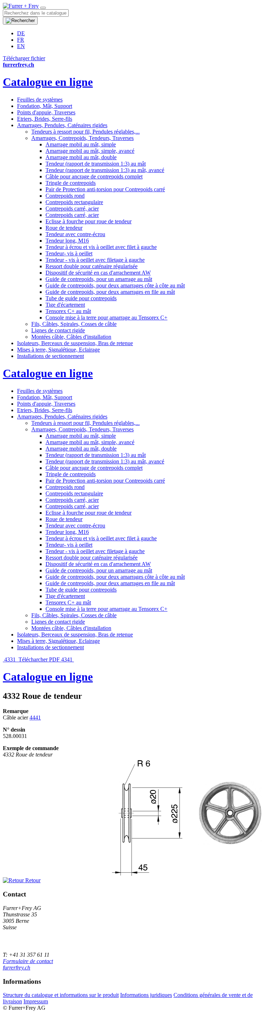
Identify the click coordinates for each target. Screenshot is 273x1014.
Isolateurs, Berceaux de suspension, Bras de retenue (75, 343)
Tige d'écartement (65, 305)
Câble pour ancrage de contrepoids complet (94, 176)
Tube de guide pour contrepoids (81, 298)
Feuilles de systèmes (40, 100)
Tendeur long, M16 (67, 241)
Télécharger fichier (24, 58)
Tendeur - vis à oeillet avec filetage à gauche (95, 260)
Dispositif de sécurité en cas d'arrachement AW (98, 273)
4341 (67, 659)
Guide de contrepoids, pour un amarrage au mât (99, 279)
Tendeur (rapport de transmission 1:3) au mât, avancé (105, 170)
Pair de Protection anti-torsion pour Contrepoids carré (105, 189)
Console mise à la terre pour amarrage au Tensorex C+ (106, 317)
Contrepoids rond (65, 196)
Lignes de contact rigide (58, 330)
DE (21, 33)
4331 (10, 659)
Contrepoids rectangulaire (74, 202)
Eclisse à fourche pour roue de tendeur (89, 221)
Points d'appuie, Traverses (46, 112)
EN (21, 46)
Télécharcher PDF (39, 659)
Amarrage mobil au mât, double (81, 157)
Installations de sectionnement (50, 356)
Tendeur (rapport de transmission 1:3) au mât (96, 164)
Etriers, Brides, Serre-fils (44, 119)
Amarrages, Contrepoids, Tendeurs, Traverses (82, 138)
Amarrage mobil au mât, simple (81, 144)
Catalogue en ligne (48, 82)
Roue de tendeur (64, 228)
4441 (35, 717)
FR (20, 40)
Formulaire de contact (28, 961)
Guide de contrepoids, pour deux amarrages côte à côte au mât (115, 285)
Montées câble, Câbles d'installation (71, 337)
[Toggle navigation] (43, 8)
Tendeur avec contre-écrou (75, 234)
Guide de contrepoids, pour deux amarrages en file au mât (110, 292)
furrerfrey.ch (16, 967)
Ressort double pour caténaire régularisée (92, 266)
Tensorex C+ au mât (68, 311)
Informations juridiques (146, 995)
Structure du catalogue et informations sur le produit (61, 995)
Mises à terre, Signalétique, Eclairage (58, 350)
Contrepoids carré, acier (72, 209)
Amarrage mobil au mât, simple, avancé (90, 151)
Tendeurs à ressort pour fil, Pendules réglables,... (85, 132)
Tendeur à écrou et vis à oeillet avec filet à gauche (101, 247)
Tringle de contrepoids (71, 183)
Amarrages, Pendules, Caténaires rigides (62, 125)
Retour (32, 880)
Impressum (35, 1001)
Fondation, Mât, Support (44, 106)
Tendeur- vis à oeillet (69, 253)
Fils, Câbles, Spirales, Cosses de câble (74, 324)
